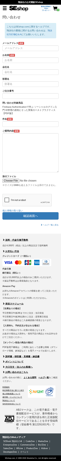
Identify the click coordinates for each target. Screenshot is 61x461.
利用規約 (6, 387)
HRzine (19, 448)
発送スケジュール (14, 303)
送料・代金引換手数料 (16, 240)
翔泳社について (8, 400)
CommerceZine (27, 445)
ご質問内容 (10, 131)
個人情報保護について (11, 394)
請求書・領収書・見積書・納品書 (22, 356)
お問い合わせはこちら (16, 372)
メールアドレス (12, 43)
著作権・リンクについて (12, 397)
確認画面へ (30, 216)
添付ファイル (9, 176)
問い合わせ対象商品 (12, 102)
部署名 (5, 79)
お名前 (8, 55)
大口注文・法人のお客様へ (19, 367)
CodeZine (30, 441)
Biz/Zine (42, 445)
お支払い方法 (12, 251)
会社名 (5, 67)
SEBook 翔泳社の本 (12, 441)
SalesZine (8, 448)
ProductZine (32, 448)
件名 (7, 119)
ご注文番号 (8, 91)
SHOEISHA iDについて (11, 404)
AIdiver (44, 448)
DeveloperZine (10, 452)
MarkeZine (43, 441)
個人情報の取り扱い (12, 210)
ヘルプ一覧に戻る (50, 225)
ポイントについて (14, 361)
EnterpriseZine (10, 445)
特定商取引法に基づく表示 (13, 390)
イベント (24, 452)
